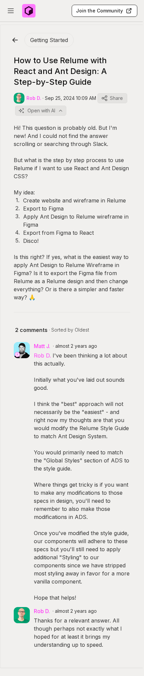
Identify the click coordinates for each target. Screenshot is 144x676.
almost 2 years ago (76, 346)
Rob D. (42, 355)
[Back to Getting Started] (15, 40)
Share (116, 98)
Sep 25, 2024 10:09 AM (70, 98)
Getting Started (49, 40)
